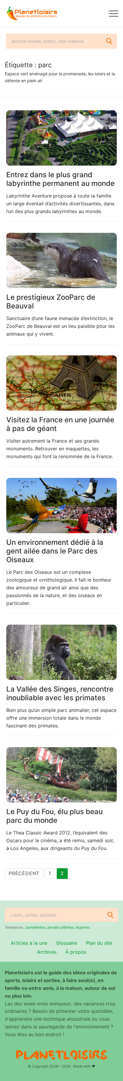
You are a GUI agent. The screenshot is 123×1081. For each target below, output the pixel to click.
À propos (75, 952)
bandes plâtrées (60, 927)
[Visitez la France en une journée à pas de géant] (61, 383)
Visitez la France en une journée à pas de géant (60, 424)
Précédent (24, 873)
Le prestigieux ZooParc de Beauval (50, 301)
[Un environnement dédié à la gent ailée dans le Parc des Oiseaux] (61, 505)
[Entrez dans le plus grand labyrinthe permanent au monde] (61, 138)
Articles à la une (29, 943)
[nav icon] (113, 13)
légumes (83, 927)
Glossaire (66, 943)
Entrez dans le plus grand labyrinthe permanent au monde (60, 179)
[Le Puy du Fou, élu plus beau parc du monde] (61, 774)
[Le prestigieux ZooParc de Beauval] (61, 260)
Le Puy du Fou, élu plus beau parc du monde (54, 816)
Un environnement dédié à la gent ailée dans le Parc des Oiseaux (54, 551)
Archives (46, 952)
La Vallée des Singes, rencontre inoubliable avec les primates (59, 693)
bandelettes (36, 927)
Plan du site (99, 943)
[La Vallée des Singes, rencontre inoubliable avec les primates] (61, 652)
